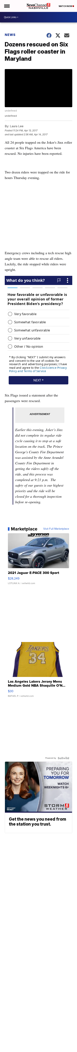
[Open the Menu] (6, 6)
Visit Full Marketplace (56, 528)
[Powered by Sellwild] (63, 758)
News (10, 35)
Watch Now (65, 6)
